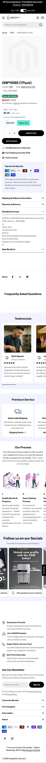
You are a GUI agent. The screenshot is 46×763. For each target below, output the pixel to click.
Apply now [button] (23, 123)
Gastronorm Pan (28, 87)
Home (4, 33)
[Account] (37, 17)
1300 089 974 (27, 5)
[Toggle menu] (3, 17)
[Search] (40, 24)
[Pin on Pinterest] (27, 277)
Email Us (16, 5)
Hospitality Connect (17, 758)
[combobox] (23, 25)
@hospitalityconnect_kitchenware (28, 593)
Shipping (16, 103)
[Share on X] (20, 277)
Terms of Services (34, 691)
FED (12, 33)
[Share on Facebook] (13, 277)
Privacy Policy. (11, 694)
